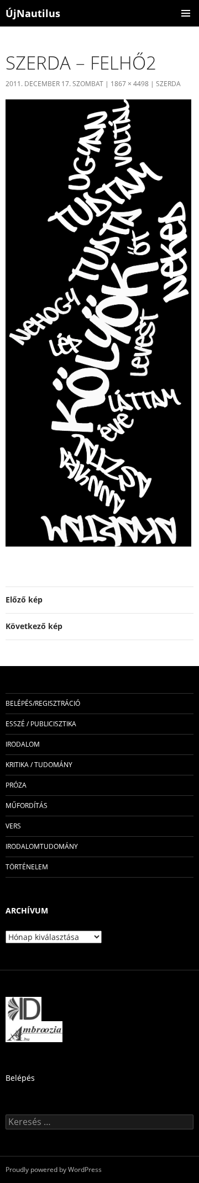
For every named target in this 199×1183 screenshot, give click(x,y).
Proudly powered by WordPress (54, 1169)
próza (16, 785)
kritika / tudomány (39, 764)
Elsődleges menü (185, 13)
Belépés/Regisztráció (43, 703)
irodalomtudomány (42, 846)
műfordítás (27, 805)
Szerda (168, 83)
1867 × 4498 (130, 83)
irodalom (23, 744)
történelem (27, 867)
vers (13, 826)
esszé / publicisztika (41, 723)
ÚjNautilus (33, 13)
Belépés (20, 1078)
